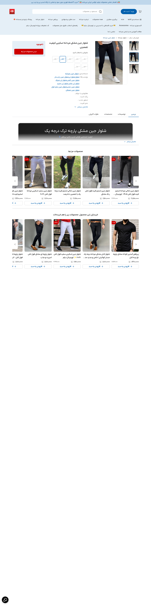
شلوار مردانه (122, 38)
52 (85, 67)
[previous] (136, 181)
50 (77, 67)
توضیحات (122, 114)
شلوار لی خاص (73, 83)
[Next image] (123, 62)
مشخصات (108, 114)
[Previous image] (94, 62)
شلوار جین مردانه (109, 38)
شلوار (77, 77)
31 (85, 59)
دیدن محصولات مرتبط (29, 51)
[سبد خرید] (140, 11)
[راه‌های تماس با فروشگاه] (5, 600)
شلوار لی (72, 77)
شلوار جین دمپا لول (59, 87)
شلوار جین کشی (73, 80)
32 (77, 59)
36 (55, 59)
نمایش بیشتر (131, 142)
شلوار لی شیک (61, 80)
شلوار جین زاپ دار (62, 77)
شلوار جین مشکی (72, 90)
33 (70, 59)
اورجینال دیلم (134, 38)
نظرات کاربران (94, 114)
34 (63, 59)
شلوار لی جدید (62, 83)
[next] (15, 181)
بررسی (133, 114)
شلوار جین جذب (73, 87)
